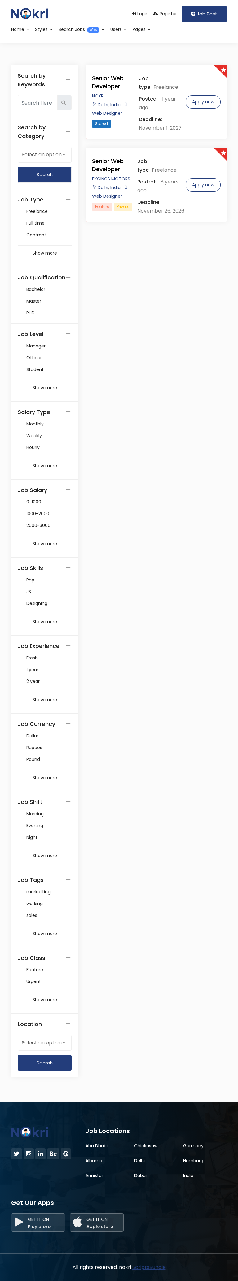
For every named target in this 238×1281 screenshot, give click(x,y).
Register (168, 14)
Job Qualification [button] (41, 277)
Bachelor (35, 289)
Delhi (103, 104)
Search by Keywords (32, 80)
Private (123, 206)
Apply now (203, 102)
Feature (34, 970)
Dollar (32, 736)
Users (116, 29)
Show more (45, 253)
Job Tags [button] (31, 880)
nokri (98, 96)
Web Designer (107, 113)
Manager (36, 346)
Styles (42, 29)
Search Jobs (78, 29)
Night (31, 837)
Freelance (37, 211)
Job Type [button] (30, 199)
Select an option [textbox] (42, 154)
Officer (34, 358)
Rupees (34, 747)
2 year (33, 681)
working (34, 903)
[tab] (45, 199)
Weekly (34, 436)
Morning (35, 814)
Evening (34, 825)
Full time (35, 223)
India (115, 104)
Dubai (140, 1175)
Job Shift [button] (30, 802)
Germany (193, 1146)
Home (18, 29)
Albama (94, 1161)
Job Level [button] (30, 334)
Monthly (35, 424)
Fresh (32, 658)
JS (28, 592)
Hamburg (193, 1161)
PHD (30, 313)
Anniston (95, 1175)
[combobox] (45, 154)
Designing (36, 603)
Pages (140, 29)
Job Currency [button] (36, 724)
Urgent (33, 981)
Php (30, 580)
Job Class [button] (31, 958)
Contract (36, 235)
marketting (38, 892)
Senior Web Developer (108, 82)
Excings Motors (111, 179)
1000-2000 (37, 514)
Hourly (33, 447)
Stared (101, 123)
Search (45, 1062)
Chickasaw (145, 1146)
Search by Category (32, 131)
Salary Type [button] (34, 412)
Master (33, 301)
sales (31, 915)
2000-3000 (38, 525)
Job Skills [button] (30, 568)
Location (30, 1024)
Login (142, 14)
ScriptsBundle (149, 1267)
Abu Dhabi (97, 1146)
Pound (33, 759)
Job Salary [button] (32, 490)
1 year (32, 669)
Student (35, 369)
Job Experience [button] (39, 646)
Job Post (207, 14)
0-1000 (33, 502)
